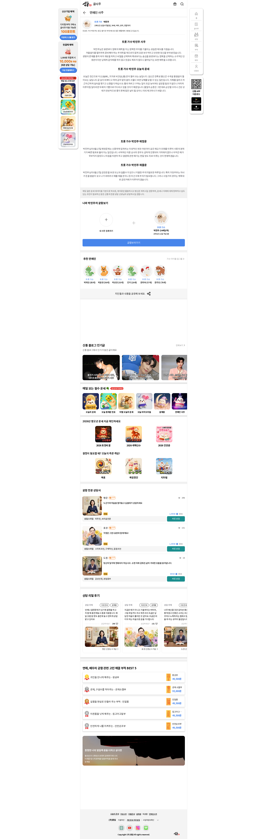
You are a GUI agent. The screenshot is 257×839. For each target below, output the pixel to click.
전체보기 (179, 345)
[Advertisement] (133, 115)
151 (183, 528)
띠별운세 (131, 814)
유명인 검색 (182, 4)
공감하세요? (108, 624)
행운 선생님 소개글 (109, 649)
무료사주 (123, 814)
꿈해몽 (138, 814)
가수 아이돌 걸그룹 (174, 259)
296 (183, 498)
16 (184, 558)
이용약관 (121, 820)
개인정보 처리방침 (133, 820)
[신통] (86, 4)
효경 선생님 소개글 (149, 649)
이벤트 (174, 4)
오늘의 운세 (114, 814)
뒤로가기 (84, 12)
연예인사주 (153, 814)
